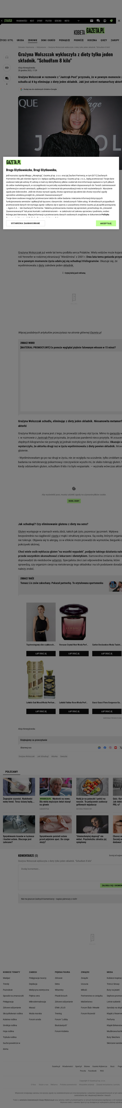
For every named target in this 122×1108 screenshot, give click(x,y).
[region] (61, 193)
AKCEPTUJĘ (105, 223)
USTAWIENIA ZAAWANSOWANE (25, 223)
